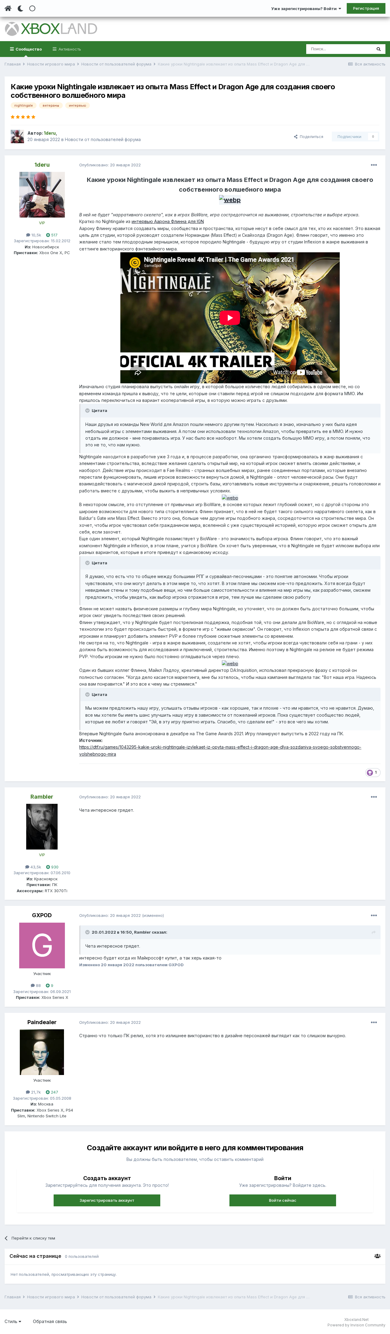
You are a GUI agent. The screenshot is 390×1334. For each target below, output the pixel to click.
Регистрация (366, 8)
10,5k (35, 234)
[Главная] (8, 8)
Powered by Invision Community (356, 1325)
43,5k (35, 866)
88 (38, 985)
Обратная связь (50, 1321)
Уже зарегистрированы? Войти (305, 8)
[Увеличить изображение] (230, 199)
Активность (69, 49)
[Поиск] (378, 49)
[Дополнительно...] (374, 165)
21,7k (35, 1092)
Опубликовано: (110, 164)
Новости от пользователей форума (103, 139)
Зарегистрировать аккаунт (107, 1200)
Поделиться (310, 136)
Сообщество (28, 49)
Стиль (12, 1321)
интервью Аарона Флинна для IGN (168, 221)
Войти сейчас (282, 1200)
